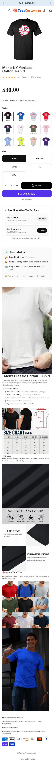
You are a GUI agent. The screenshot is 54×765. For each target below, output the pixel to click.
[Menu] (3, 10)
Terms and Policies (27, 759)
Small (14, 158)
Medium (39, 158)
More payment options (27, 199)
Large (14, 166)
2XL (14, 175)
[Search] (9, 10)
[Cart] (50, 10)
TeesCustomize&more (29, 753)
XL (39, 166)
